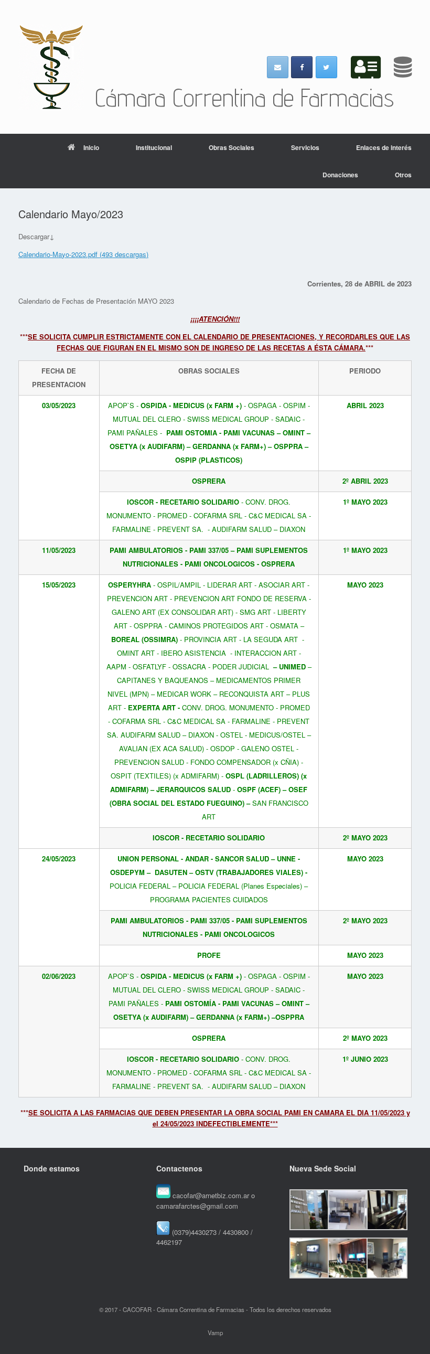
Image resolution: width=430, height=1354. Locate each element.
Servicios (305, 147)
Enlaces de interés (384, 147)
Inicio (91, 147)
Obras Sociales (231, 147)
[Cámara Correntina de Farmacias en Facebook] (302, 67)
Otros (403, 174)
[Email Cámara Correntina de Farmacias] (277, 67)
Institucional (154, 147)
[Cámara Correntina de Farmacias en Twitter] (326, 67)
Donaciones (340, 174)
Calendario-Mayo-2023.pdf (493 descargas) (83, 254)
